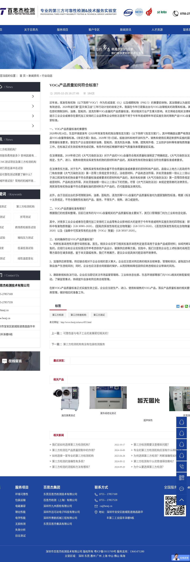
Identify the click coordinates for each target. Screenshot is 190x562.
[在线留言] (181, 489)
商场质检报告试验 (25, 227)
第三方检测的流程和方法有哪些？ (71, 467)
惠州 (93, 556)
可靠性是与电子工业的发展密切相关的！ (86, 333)
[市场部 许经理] (181, 433)
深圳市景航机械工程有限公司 (60, 518)
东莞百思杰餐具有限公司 (57, 523)
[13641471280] (181, 466)
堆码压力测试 (25, 237)
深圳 (81, 556)
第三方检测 (57, 315)
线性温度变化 (25, 258)
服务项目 (62, 29)
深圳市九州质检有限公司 (57, 506)
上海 (104, 556)
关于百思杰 (31, 29)
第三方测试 (99, 315)
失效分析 (20, 529)
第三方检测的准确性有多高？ (69, 461)
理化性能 (20, 512)
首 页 (23, 75)
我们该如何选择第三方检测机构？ (71, 444)
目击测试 (20, 535)
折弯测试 (25, 217)
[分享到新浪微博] (182, 306)
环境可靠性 (21, 494)
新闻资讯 (125, 29)
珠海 (122, 556)
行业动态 (47, 75)
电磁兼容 (20, 506)
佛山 (116, 556)
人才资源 (157, 29)
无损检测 (20, 523)
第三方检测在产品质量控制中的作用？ (74, 450)
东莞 (87, 556)
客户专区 (94, 29)
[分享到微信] (186, 306)
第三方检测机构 (25, 206)
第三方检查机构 (78, 315)
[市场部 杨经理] (181, 455)
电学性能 (20, 518)
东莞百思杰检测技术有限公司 (60, 494)
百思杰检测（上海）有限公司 (60, 500)
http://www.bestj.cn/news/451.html (76, 322)
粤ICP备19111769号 (105, 551)
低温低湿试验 (25, 248)
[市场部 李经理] (181, 422)
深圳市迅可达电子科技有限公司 (61, 512)
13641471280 (137, 551)
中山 (110, 556)
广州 (98, 556)
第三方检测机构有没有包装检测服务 (84, 344)
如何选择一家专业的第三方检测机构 (73, 455)
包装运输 (20, 500)
